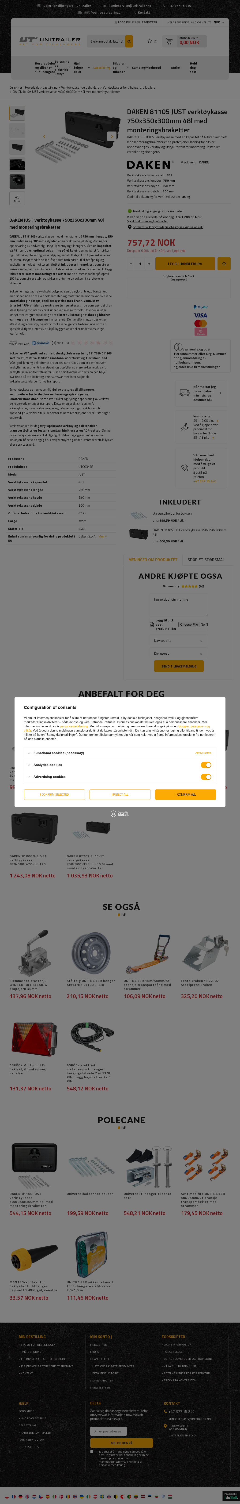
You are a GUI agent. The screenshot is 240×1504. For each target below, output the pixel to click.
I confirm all (186, 794)
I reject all (120, 794)
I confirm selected (54, 794)
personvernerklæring (74, 726)
